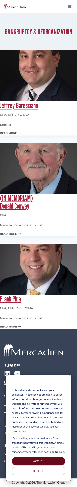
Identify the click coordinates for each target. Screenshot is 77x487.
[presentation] (38, 75)
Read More (10, 133)
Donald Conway (16, 201)
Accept (38, 461)
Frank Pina (10, 298)
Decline (38, 471)
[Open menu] (69, 6)
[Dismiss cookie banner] (64, 383)
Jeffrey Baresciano (19, 105)
